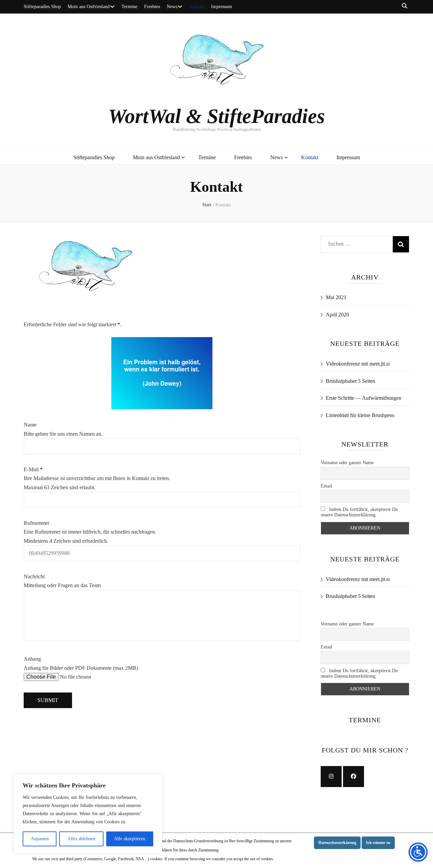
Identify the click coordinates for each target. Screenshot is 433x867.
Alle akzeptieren (129, 838)
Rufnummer (36, 523)
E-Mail (33, 469)
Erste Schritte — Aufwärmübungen (363, 398)
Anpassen (40, 838)
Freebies (152, 6)
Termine (129, 6)
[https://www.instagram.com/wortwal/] (331, 776)
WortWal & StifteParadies (216, 116)
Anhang (32, 659)
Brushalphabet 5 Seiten (350, 381)
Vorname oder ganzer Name (347, 462)
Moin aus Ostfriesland (89, 6)
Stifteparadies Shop (42, 6)
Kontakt (196, 6)
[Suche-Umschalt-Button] (404, 6)
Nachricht (34, 576)
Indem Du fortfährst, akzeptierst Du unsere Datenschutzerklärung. (359, 512)
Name (30, 425)
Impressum (221, 6)
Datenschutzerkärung (337, 842)
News (172, 6)
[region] (88, 813)
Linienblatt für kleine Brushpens (360, 415)
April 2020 (337, 314)
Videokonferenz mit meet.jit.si (358, 364)
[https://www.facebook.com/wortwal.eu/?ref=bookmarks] (353, 776)
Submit (48, 700)
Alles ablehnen (81, 838)
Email (326, 486)
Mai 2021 (336, 297)
